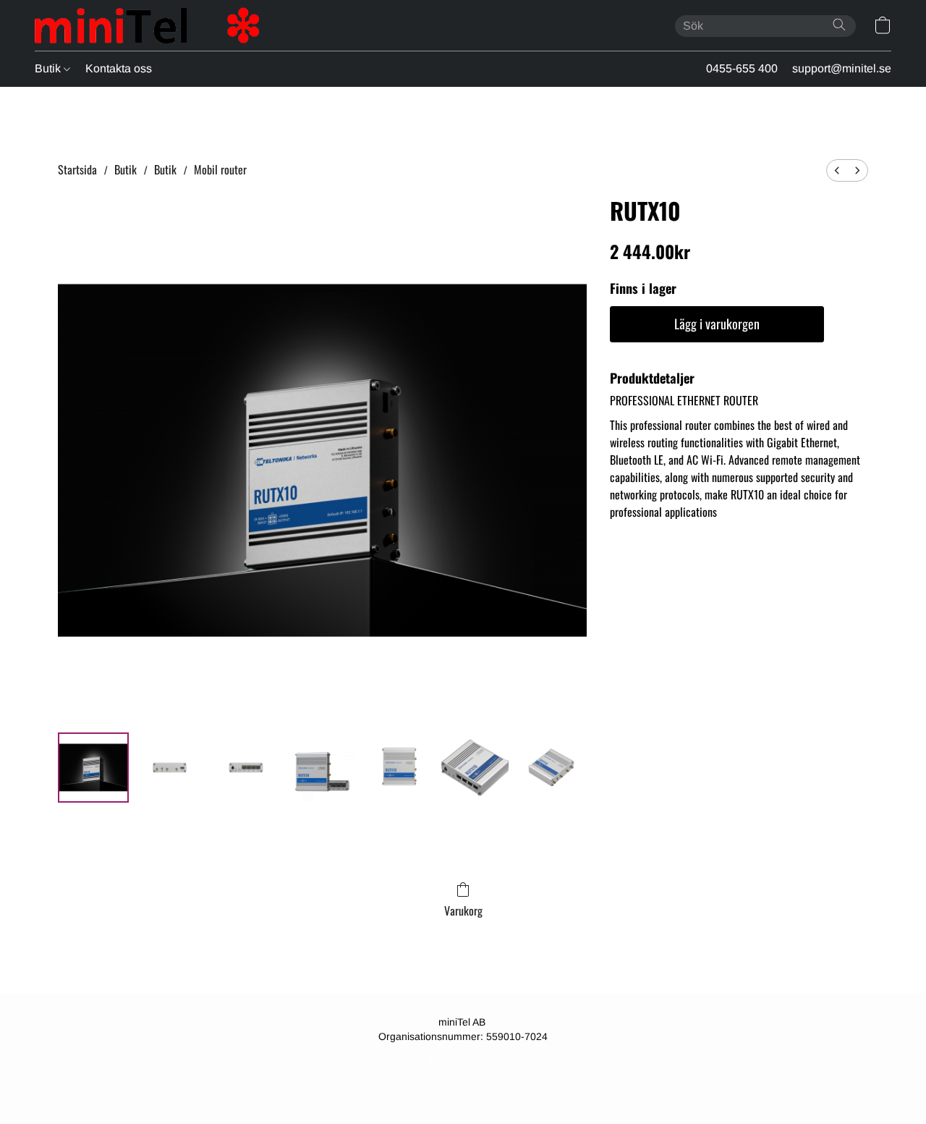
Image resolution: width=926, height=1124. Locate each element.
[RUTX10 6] (551, 767)
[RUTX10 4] (398, 767)
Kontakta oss (118, 68)
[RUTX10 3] (322, 767)
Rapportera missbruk (463, 1062)
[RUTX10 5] (475, 767)
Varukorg (463, 910)
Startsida (77, 169)
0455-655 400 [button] (742, 68)
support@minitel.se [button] (841, 68)
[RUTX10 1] (170, 767)
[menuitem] (837, 170)
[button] (147, 25)
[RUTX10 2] (246, 767)
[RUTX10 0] (93, 767)
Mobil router (220, 169)
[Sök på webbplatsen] (839, 24)
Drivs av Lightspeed (463, 1085)
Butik (49, 68)
